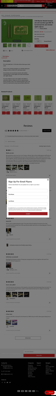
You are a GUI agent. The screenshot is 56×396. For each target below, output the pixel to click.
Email (9, 187)
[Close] (48, 180)
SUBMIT (28, 214)
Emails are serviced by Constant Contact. (35, 210)
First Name (11, 194)
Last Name (11, 201)
